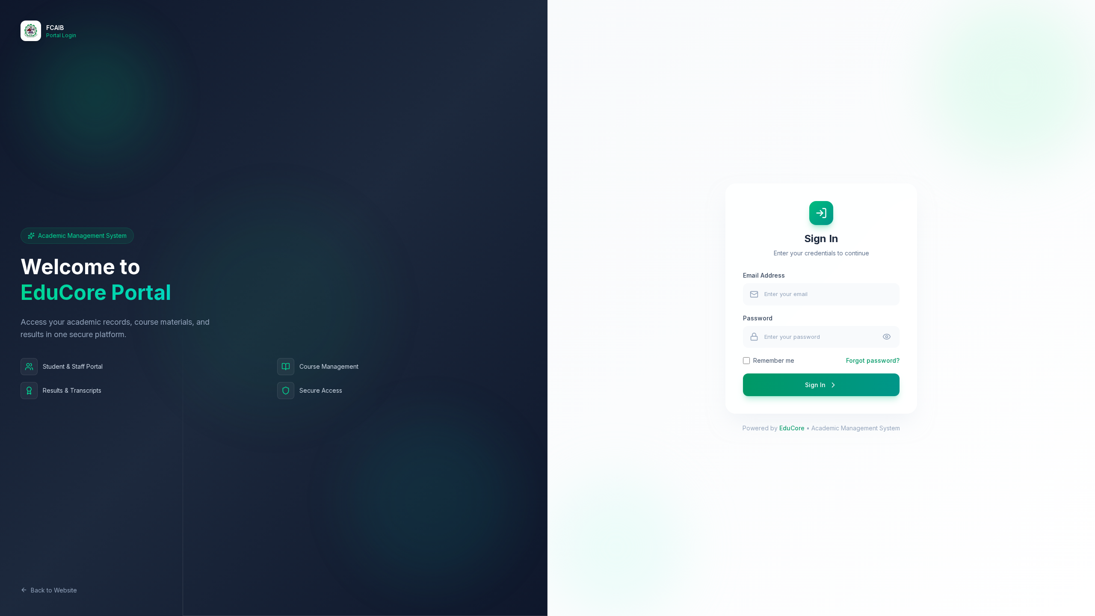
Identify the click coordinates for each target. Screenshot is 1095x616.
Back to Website (54, 590)
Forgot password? (873, 360)
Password (757, 318)
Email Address (764, 275)
